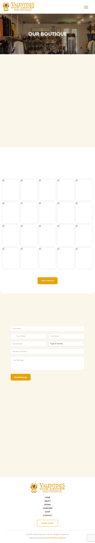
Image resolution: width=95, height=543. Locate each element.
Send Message (20, 377)
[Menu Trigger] (85, 7)
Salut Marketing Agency (55, 538)
